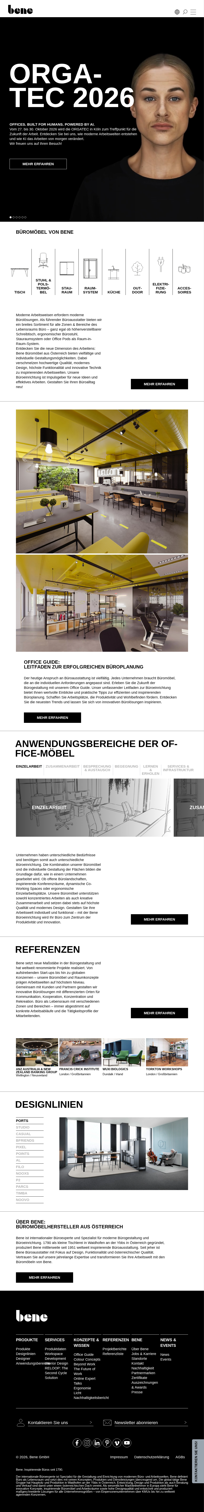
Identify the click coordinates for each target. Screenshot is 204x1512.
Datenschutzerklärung (151, 1457)
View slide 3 (17, 217)
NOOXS (22, 1173)
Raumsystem (90, 290)
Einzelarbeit (29, 766)
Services (55, 1340)
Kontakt (137, 1363)
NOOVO (22, 1200)
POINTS (22, 1154)
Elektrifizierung (161, 288)
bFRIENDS (25, 1140)
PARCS (22, 1187)
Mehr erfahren (38, 164)
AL (18, 1160)
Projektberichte (115, 1349)
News (164, 1355)
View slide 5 (23, 217)
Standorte (139, 1359)
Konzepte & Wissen (86, 1343)
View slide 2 (14, 217)
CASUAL (23, 1134)
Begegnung (126, 766)
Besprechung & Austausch (97, 768)
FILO (20, 1167)
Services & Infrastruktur (178, 768)
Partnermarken (143, 1373)
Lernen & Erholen (150, 770)
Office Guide (84, 1355)
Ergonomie (82, 1388)
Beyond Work (84, 1364)
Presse (137, 1392)
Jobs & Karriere (143, 1354)
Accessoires (184, 290)
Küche (114, 292)
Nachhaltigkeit (142, 1368)
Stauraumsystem (30, 339)
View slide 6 (25, 217)
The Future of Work (84, 1371)
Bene (136, 1340)
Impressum (119, 1457)
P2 (18, 1180)
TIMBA (21, 1193)
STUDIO (22, 1127)
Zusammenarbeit (63, 766)
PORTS (22, 1121)
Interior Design (56, 1363)
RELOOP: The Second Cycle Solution (56, 1373)
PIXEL (21, 1147)
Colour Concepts (87, 1359)
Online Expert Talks (84, 1381)
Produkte (27, 1340)
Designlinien (25, 1354)
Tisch (19, 292)
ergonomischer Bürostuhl (57, 334)
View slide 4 (20, 217)
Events (165, 1359)
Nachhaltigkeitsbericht (87, 1398)
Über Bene (140, 1349)
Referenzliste (113, 1354)
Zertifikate (139, 1378)
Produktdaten (55, 1349)
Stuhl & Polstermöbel (43, 286)
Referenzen (116, 1340)
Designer (23, 1359)
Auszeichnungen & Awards (144, 1385)
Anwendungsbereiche (30, 1363)
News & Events (168, 1343)
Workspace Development (55, 1356)
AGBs (180, 1457)
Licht (77, 1393)
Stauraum (67, 290)
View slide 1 (11, 217)
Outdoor (137, 290)
